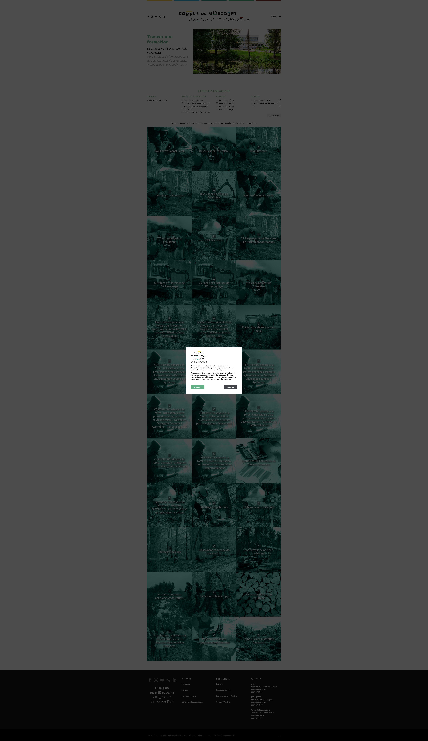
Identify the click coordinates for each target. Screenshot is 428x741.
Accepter (197, 387)
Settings (230, 387)
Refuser (212, 387)
